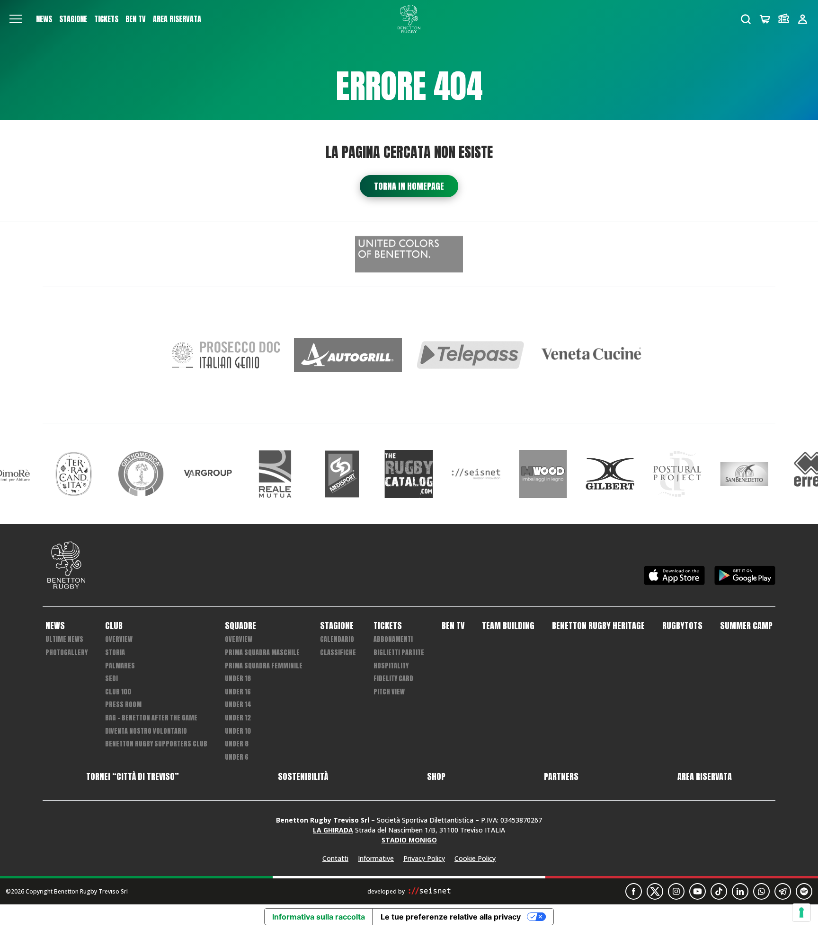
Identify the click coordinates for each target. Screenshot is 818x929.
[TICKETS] (784, 19)
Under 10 (238, 731)
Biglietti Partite (398, 652)
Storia (115, 652)
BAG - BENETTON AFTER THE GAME (151, 717)
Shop (436, 776)
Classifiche (338, 652)
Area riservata (177, 19)
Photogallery (66, 652)
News (44, 19)
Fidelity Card (393, 678)
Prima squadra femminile (263, 665)
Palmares (120, 665)
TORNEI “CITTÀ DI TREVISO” (132, 776)
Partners (561, 776)
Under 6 (237, 757)
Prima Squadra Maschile (262, 652)
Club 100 (118, 691)
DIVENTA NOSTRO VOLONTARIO (146, 731)
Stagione (73, 19)
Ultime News (64, 639)
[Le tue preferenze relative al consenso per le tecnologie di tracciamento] (801, 912)
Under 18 (238, 678)
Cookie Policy (475, 858)
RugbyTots (682, 626)
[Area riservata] (803, 19)
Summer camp (746, 626)
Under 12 (238, 717)
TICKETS (106, 19)
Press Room (123, 704)
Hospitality (391, 665)
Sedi (111, 678)
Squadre (240, 626)
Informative (376, 858)
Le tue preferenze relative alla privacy (451, 916)
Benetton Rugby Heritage (598, 626)
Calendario (337, 639)
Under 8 (237, 743)
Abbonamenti (393, 639)
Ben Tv (135, 19)
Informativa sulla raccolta (318, 916)
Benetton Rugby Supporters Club (156, 743)
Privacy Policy (424, 858)
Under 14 (238, 704)
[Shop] (765, 19)
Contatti (335, 858)
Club (114, 626)
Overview (119, 639)
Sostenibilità (303, 776)
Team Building (508, 626)
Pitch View (389, 691)
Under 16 (238, 691)
